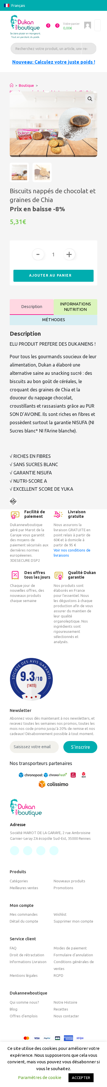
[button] (45, 26)
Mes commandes (24, 914)
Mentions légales (24, 975)
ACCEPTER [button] (81, 1078)
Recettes (61, 1009)
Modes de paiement (70, 948)
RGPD (58, 975)
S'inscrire (80, 747)
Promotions (63, 888)
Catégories (19, 881)
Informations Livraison (28, 962)
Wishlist (60, 914)
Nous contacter (66, 1016)
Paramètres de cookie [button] (39, 1077)
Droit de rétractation (27, 955)
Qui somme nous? (24, 1002)
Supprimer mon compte (73, 921)
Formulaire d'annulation (73, 955)
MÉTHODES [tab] (53, 319)
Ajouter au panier (51, 275)
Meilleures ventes (24, 888)
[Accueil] (11, 85)
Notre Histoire (65, 1002)
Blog (13, 1009)
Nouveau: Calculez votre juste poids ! (53, 62)
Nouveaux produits (69, 881)
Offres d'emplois (24, 1016)
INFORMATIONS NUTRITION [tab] (75, 307)
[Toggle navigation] (97, 25)
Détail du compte (24, 921)
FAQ (13, 948)
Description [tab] (31, 306)
